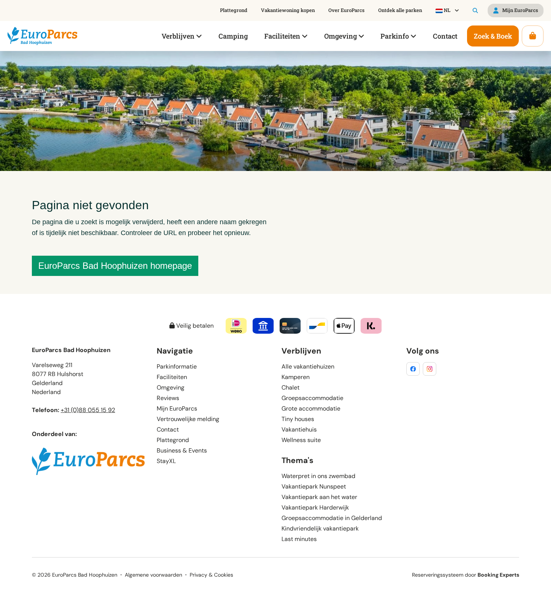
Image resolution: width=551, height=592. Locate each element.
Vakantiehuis (299, 429)
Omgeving (170, 387)
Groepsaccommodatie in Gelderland (331, 518)
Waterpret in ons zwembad (318, 476)
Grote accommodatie (310, 408)
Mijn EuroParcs (177, 408)
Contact (168, 429)
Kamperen (295, 377)
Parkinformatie (177, 366)
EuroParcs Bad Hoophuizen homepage (115, 266)
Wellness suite (301, 440)
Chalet (290, 387)
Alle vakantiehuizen (307, 366)
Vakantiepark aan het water (319, 497)
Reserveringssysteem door (465, 574)
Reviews (168, 398)
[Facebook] (413, 369)
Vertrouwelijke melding (188, 419)
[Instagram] (429, 369)
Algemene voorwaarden (153, 574)
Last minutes (299, 539)
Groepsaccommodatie (312, 398)
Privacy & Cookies (211, 574)
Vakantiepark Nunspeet (313, 486)
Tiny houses (297, 419)
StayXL (166, 461)
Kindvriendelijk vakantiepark (320, 528)
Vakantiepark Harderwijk (315, 507)
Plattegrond (173, 440)
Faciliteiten (172, 377)
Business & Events (182, 450)
